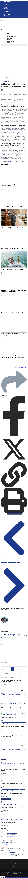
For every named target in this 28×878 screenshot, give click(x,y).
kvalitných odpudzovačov (12, 833)
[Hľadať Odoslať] (12, 669)
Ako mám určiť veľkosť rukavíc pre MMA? (8, 814)
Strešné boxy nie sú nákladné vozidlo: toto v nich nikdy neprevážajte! (13, 698)
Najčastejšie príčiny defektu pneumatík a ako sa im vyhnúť (12, 660)
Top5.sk (5, 9)
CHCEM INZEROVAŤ (16, 862)
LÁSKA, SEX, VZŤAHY (11, 36)
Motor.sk (5, 16)
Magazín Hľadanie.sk (8, 1)
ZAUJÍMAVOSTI (10, 38)
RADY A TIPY (9, 42)
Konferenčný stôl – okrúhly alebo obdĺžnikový (9, 822)
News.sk (5, 4)
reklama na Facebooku (11, 514)
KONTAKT (16, 863)
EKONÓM (9, 39)
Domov (2, 77)
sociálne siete (19, 514)
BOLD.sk (5, 7)
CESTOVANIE (10, 32)
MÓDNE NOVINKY (10, 41)
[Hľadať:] (7, 669)
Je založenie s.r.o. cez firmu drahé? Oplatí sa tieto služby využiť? (12, 690)
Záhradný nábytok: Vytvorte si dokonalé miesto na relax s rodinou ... (13, 639)
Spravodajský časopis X (18, 873)
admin (4, 91)
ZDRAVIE (9, 33)
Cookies (2, 877)
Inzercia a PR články (8, 3)
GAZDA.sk (6, 5)
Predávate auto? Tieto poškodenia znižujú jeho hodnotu (11, 793)
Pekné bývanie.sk (7, 14)
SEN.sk (5, 15)
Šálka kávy (6, 12)
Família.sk (6, 8)
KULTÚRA (9, 35)
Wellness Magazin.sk (8, 11)
